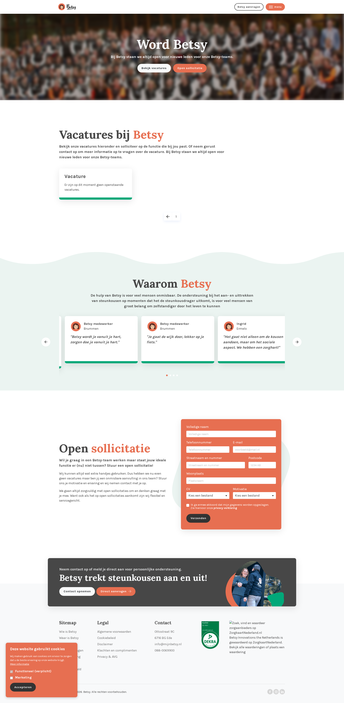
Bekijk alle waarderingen (247, 647)
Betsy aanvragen (249, 6)
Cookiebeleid (106, 638)
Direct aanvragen (113, 591)
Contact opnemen (77, 591)
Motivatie (240, 489)
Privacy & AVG (107, 657)
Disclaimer (105, 644)
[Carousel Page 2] (170, 375)
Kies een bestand (200, 495)
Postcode (255, 458)
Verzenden (198, 518)
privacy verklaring (225, 508)
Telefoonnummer (198, 442)
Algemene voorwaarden (114, 632)
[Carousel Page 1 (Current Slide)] (167, 375)
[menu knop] (70, 6)
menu (278, 6)
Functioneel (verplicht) (33, 671)
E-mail (238, 442)
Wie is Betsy (68, 632)
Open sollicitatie (189, 68)
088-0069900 (165, 650)
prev (46, 345)
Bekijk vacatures (154, 68)
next (297, 342)
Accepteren (23, 687)
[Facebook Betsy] (270, 691)
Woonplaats (195, 473)
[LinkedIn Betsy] (282, 691)
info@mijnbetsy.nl (168, 644)
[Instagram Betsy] (276, 691)
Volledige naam (197, 427)
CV (188, 489)
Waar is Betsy (68, 638)
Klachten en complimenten (117, 650)
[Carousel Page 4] (177, 375)
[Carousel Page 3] (174, 375)
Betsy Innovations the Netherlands (254, 637)
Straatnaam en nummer (204, 458)
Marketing (23, 677)
